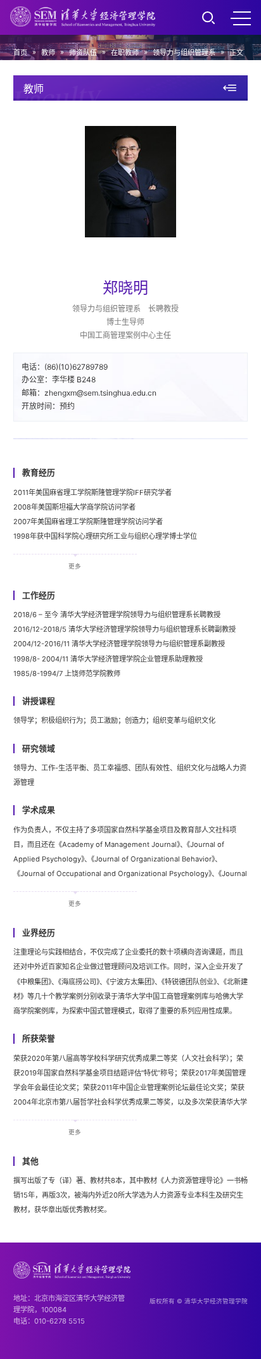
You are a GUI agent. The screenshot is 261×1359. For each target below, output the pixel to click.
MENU (241, 17)
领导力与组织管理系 (184, 52)
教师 (48, 52)
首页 (20, 52)
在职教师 (125, 52)
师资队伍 (83, 52)
